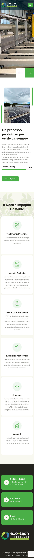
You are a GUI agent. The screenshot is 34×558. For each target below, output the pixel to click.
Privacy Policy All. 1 (22, 555)
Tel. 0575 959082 (15, 501)
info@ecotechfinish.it (17, 519)
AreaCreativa (27, 553)
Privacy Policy (9, 555)
